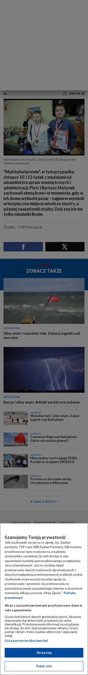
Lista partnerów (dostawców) (26, 640)
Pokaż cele (44, 666)
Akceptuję (44, 652)
